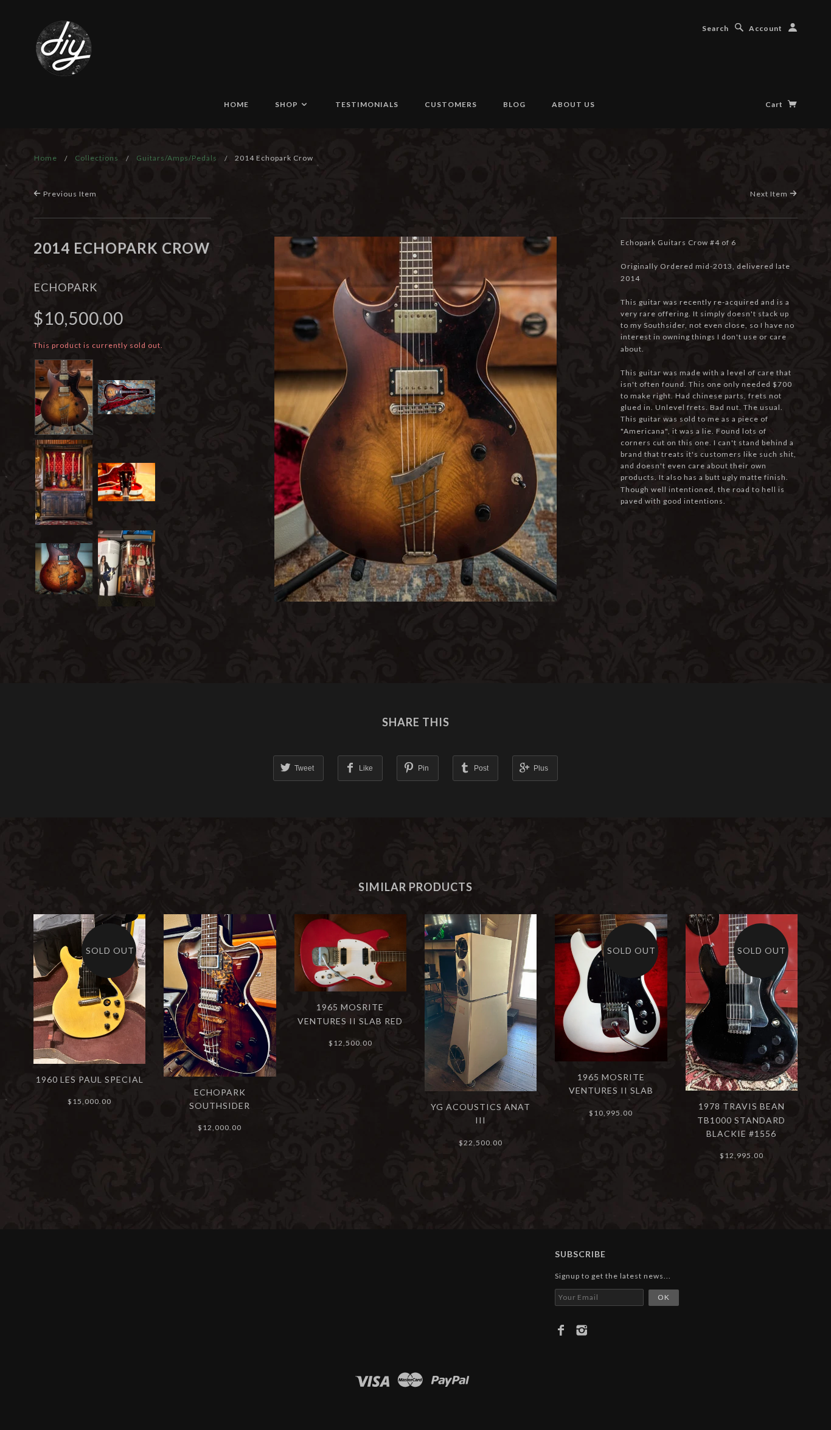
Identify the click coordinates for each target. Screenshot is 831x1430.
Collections (97, 157)
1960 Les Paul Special (90, 1079)
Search (715, 28)
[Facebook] (561, 1330)
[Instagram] (581, 1330)
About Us (573, 104)
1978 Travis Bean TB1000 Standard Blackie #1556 (741, 1120)
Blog (514, 104)
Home (236, 104)
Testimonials (366, 104)
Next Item (770, 193)
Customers (451, 104)
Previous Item (69, 193)
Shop (287, 104)
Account (765, 28)
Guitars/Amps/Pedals (176, 157)
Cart (775, 104)
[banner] (63, 48)
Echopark (65, 287)
